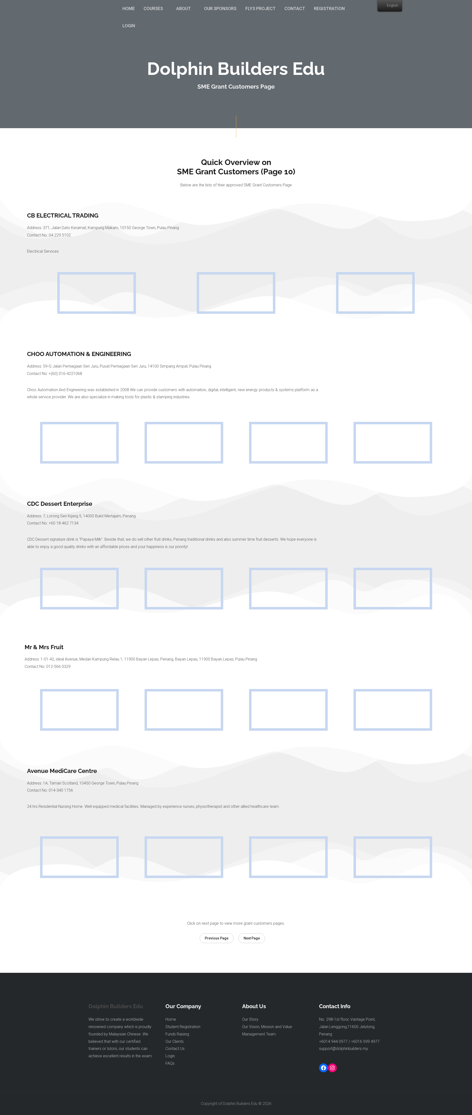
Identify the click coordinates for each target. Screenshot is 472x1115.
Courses (153, 8)
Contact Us (175, 1048)
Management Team (259, 1034)
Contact (294, 8)
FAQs (170, 1063)
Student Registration (182, 1026)
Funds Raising (177, 1034)
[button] (217, 938)
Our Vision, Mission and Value (267, 1026)
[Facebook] (323, 1067)
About (183, 8)
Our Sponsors (220, 8)
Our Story (250, 1019)
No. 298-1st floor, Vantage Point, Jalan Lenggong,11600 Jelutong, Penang (347, 1026)
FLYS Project (260, 8)
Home (128, 8)
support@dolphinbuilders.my (343, 1048)
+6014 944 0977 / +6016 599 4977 (349, 1041)
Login (128, 25)
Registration (329, 8)
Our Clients (174, 1041)
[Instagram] (332, 1067)
